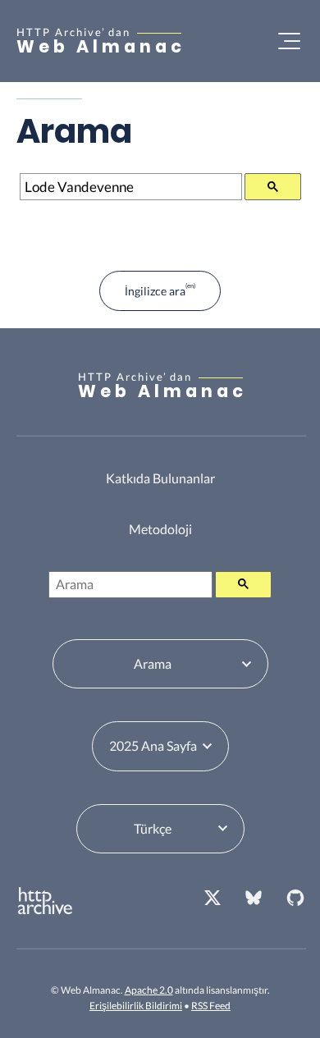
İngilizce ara (155, 291)
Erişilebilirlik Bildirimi (135, 1005)
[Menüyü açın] (289, 41)
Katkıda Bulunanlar (160, 478)
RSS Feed (211, 1005)
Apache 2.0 (149, 990)
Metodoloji (160, 529)
